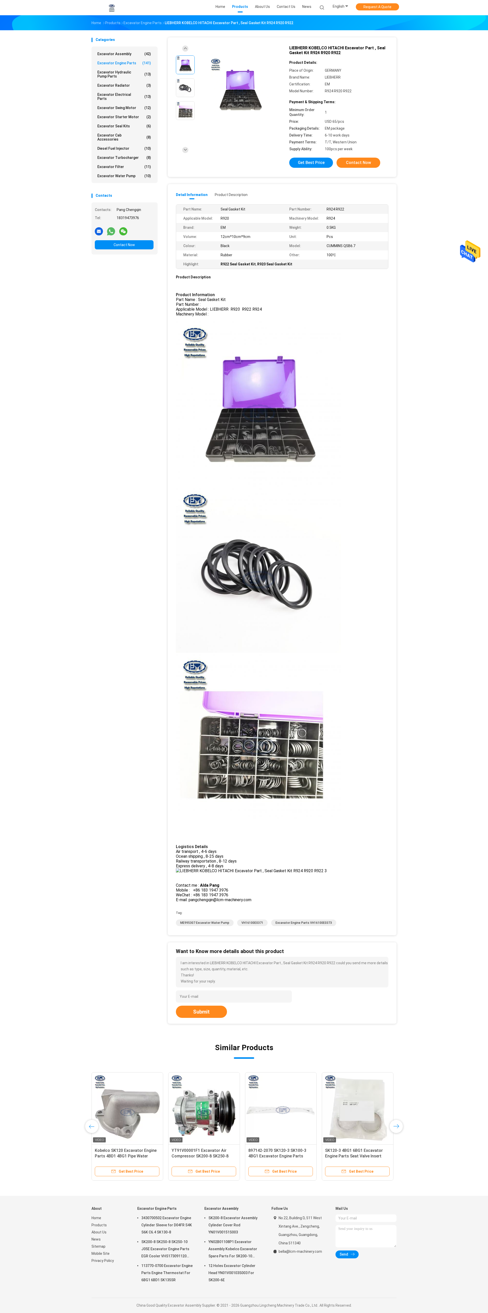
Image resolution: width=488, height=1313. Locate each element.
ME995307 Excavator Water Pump (204, 923)
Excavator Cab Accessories (124, 137)
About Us (99, 1232)
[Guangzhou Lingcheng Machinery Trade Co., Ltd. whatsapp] (111, 231)
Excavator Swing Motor (124, 108)
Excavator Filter (124, 167)
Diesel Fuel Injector (124, 148)
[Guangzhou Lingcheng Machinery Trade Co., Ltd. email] (99, 231)
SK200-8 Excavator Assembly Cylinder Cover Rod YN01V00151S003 (232, 1225)
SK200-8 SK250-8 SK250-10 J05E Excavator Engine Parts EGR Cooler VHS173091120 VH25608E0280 (165, 1250)
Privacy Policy (103, 1261)
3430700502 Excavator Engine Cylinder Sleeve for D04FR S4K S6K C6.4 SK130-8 (166, 1225)
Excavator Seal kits (124, 126)
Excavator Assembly (124, 54)
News (96, 1239)
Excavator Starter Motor (124, 117)
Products (99, 1225)
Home (96, 1218)
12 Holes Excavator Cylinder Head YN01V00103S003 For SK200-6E (231, 1273)
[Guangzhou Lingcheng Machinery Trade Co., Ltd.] (111, 8)
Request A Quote (377, 7)
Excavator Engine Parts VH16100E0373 (304, 923)
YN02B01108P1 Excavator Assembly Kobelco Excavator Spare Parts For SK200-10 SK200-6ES (232, 1250)
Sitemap (98, 1246)
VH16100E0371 (252, 923)
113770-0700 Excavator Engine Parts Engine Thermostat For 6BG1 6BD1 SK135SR (167, 1273)
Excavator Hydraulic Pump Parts (124, 74)
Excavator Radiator (124, 85)
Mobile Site (101, 1253)
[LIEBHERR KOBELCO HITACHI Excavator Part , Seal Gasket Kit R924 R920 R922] (240, 88)
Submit (201, 1012)
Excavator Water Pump (124, 176)
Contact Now (124, 245)
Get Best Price (311, 162)
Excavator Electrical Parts (124, 97)
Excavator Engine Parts (124, 63)
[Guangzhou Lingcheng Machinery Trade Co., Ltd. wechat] (123, 231)
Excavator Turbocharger (124, 158)
